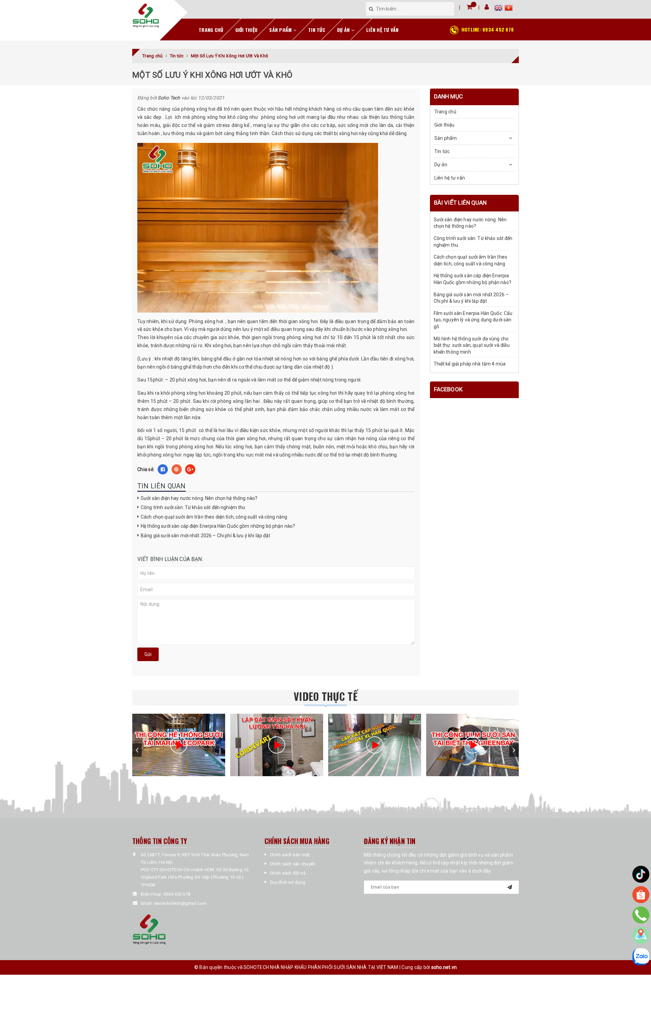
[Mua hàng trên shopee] (640, 894)
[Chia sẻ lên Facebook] (163, 469)
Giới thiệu (246, 29)
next (514, 750)
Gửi (148, 654)
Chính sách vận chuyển (292, 863)
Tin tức (316, 29)
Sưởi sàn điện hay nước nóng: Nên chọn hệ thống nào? (199, 498)
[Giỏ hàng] (469, 7)
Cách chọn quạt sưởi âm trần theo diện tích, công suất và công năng (214, 517)
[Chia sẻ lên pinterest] (177, 469)
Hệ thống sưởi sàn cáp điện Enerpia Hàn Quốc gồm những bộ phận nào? (218, 526)
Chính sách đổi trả (288, 873)
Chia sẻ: (145, 469)
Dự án (344, 29)
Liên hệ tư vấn (382, 29)
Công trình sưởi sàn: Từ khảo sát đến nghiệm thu (193, 507)
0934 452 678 (487, 29)
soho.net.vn (444, 967)
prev (137, 750)
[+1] (190, 469)
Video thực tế (325, 696)
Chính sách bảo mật (290, 854)
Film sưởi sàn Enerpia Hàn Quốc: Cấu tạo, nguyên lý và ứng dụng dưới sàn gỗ (473, 320)
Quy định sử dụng (287, 882)
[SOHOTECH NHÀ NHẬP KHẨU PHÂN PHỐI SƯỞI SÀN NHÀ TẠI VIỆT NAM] (145, 15)
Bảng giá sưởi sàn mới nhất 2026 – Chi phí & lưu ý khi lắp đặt (206, 535)
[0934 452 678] (641, 914)
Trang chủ (211, 29)
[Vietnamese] (509, 9)
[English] (499, 9)
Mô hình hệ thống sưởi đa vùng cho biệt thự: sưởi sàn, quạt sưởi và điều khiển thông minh (472, 345)
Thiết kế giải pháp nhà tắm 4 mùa (470, 364)
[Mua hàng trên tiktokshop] (640, 874)
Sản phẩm (281, 29)
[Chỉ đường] (640, 935)
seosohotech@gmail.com (180, 903)
